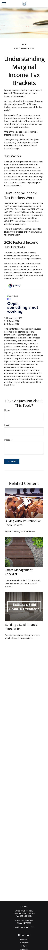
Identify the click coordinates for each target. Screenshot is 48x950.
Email (6, 425)
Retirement (24, 939)
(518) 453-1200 (27, 911)
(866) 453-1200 (28, 913)
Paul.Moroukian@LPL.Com (24, 927)
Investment (24, 943)
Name (7, 410)
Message (8, 440)
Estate (24, 946)
